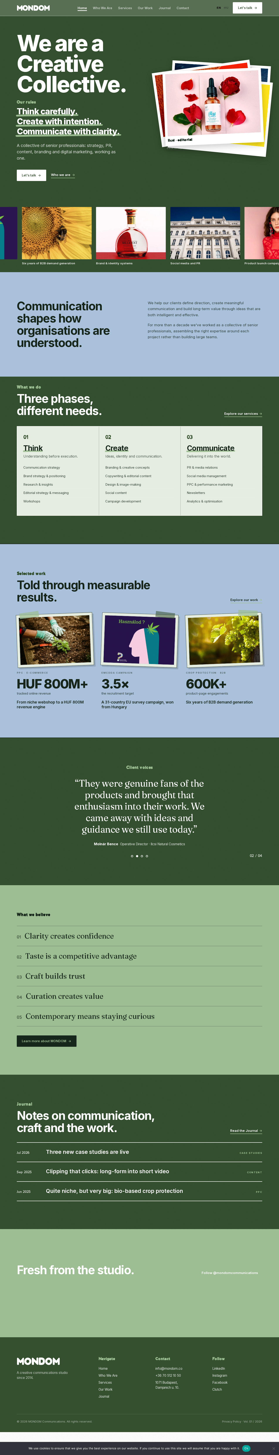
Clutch (217, 1389)
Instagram (219, 1375)
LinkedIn (218, 1368)
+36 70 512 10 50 (168, 1375)
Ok (246, 1448)
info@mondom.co (168, 1368)
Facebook (220, 1382)
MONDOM (33, 8)
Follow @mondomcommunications (232, 1273)
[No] (273, 1448)
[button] (213, 107)
